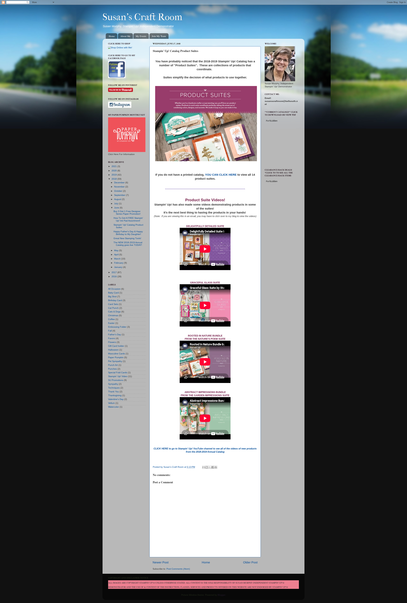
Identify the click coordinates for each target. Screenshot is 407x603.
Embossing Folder (117, 327)
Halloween (113, 350)
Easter (111, 323)
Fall (110, 331)
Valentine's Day (116, 399)
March (117, 259)
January (118, 267)
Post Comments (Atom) (178, 569)
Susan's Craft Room (142, 17)
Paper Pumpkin (116, 357)
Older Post (250, 562)
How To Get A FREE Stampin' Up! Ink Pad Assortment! (128, 219)
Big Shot (112, 296)
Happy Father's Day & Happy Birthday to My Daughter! (128, 232)
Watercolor (113, 407)
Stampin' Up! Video (117, 376)
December (119, 182)
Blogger (221, 595)
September (120, 195)
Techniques (114, 388)
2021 (114, 166)
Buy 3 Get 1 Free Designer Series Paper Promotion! (127, 212)
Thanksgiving (114, 395)
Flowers (112, 342)
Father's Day (114, 334)
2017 (114, 272)
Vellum (111, 403)
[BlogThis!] (206, 467)
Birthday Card (115, 300)
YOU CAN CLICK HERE (221, 174)
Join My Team (159, 36)
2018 (114, 179)
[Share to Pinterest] (215, 467)
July (116, 203)
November (119, 187)
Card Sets (113, 304)
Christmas (113, 315)
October (118, 191)
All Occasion (114, 289)
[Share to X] (209, 467)
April (116, 254)
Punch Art (113, 365)
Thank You (113, 391)
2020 (114, 170)
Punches (112, 369)
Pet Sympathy (115, 361)
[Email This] (203, 467)
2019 (114, 175)
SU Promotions (115, 380)
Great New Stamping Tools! (127, 238)
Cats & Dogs (114, 311)
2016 (114, 276)
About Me (125, 36)
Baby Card (113, 293)
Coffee (111, 319)
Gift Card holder (116, 346)
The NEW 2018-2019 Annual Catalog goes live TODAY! (128, 243)
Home (112, 36)
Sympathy (113, 384)
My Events (141, 36)
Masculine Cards (116, 353)
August (118, 199)
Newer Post (161, 562)
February (119, 263)
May (116, 250)
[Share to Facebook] (212, 467)
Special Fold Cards (117, 372)
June (117, 208)
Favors (111, 338)
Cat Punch (113, 308)
